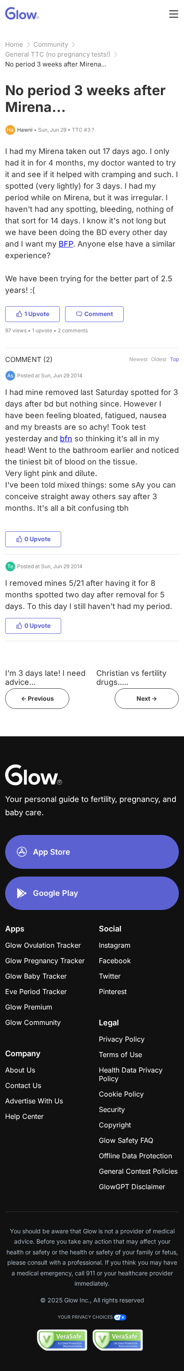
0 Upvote (37, 538)
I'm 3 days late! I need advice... (45, 678)
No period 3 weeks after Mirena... (55, 64)
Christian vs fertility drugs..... (131, 678)
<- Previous (37, 698)
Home (14, 44)
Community (50, 44)
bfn (66, 438)
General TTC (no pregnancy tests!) (57, 54)
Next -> (147, 698)
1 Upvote (36, 313)
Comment (98, 313)
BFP (66, 243)
